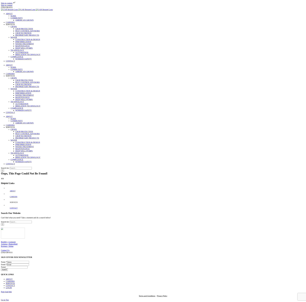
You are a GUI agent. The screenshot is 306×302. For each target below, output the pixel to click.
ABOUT (13, 191)
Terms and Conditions (147, 296)
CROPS (14, 27)
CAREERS (13, 197)
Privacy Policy (162, 296)
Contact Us (5, 250)
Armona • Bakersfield (9, 244)
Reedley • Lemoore (8, 242)
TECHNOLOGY (17, 50)
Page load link (6, 292)
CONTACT (14, 208)
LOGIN (9, 288)
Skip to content (7, 3)
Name (4, 262)
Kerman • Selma (7, 246)
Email (4, 265)
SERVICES (10, 283)
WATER (14, 37)
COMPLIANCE (17, 57)
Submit (4, 270)
